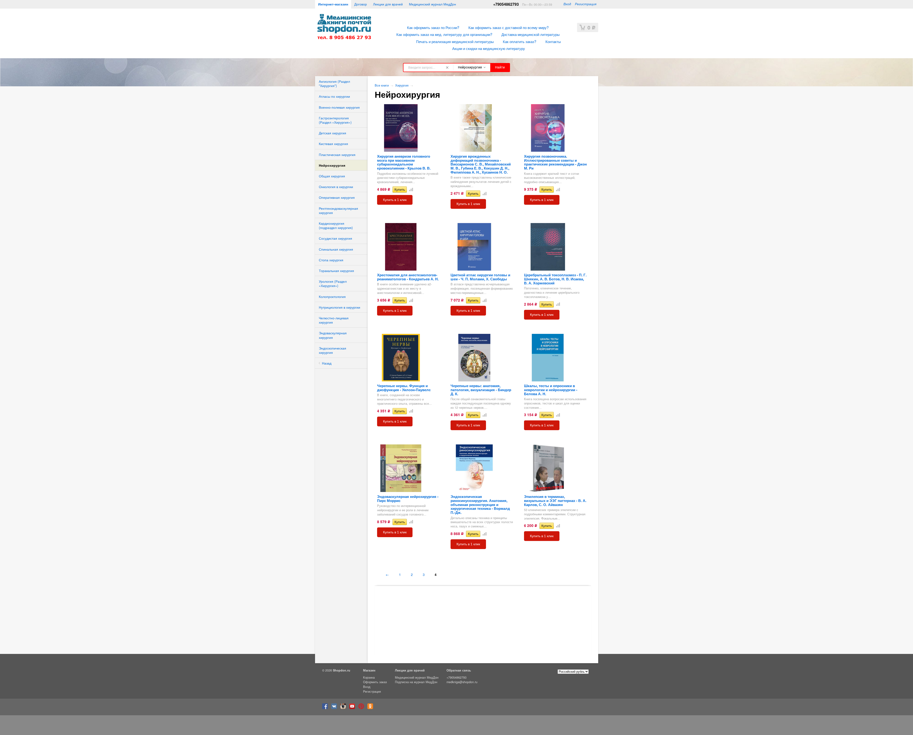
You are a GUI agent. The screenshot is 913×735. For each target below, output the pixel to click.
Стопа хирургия (331, 260)
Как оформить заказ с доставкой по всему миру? (508, 27)
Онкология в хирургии (336, 186)
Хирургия (401, 85)
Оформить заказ (375, 682)
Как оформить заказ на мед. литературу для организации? (444, 34)
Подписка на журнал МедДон (416, 682)
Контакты (553, 41)
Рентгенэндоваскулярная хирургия (338, 210)
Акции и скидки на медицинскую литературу (488, 48)
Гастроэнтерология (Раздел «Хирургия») (335, 120)
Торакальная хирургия (336, 270)
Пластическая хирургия (337, 154)
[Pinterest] (362, 708)
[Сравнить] (410, 189)
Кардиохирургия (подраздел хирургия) (336, 225)
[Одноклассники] (371, 708)
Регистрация (585, 3)
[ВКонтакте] (335, 708)
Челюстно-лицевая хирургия (334, 320)
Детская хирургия (332, 133)
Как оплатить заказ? (519, 41)
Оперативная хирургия (337, 197)
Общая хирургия (332, 176)
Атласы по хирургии (334, 96)
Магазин (369, 670)
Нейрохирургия (332, 165)
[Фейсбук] (326, 708)
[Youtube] (353, 708)
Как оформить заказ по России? (433, 27)
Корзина (369, 677)
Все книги (382, 85)
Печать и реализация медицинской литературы (455, 41)
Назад (326, 363)
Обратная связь (459, 670)
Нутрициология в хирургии (339, 307)
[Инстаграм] (344, 708)
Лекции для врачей (388, 4)
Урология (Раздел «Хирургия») (333, 283)
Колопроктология (332, 296)
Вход (567, 3)
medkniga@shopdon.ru (462, 682)
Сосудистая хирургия (335, 238)
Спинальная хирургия (336, 249)
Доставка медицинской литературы (530, 34)
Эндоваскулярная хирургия (333, 335)
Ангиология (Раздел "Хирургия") (334, 83)
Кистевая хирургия (333, 143)
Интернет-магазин (333, 4)
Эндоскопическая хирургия (332, 350)
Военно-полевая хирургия (339, 107)
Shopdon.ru (341, 670)
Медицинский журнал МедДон (432, 4)
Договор (360, 4)
